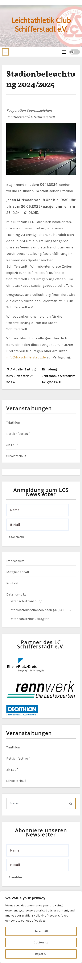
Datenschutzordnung (26, 601)
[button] (5, 52)
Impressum (15, 561)
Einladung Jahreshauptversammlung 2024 (58, 375)
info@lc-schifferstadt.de (26, 357)
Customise (41, 942)
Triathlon (13, 422)
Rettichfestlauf (17, 434)
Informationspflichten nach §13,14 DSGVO (41, 610)
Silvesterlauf (16, 456)
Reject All (41, 954)
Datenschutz (16, 594)
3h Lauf (12, 445)
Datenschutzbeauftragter (29, 619)
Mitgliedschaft (17, 572)
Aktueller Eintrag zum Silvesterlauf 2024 (21, 375)
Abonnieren (16, 537)
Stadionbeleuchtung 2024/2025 (40, 79)
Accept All (41, 931)
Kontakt (12, 583)
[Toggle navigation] (64, 51)
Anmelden (15, 877)
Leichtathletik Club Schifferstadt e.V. (41, 24)
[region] (41, 927)
